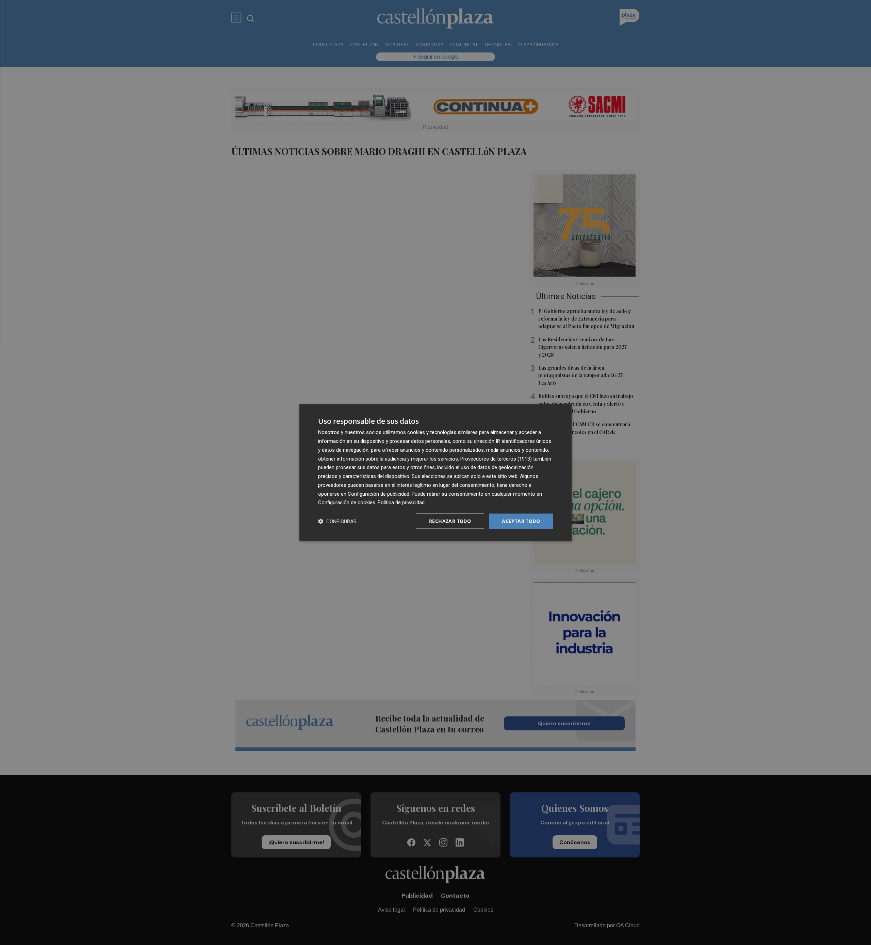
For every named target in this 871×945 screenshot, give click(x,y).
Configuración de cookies (346, 502)
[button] (337, 521)
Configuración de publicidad (378, 494)
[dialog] (435, 472)
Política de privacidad (401, 502)
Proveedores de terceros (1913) (496, 458)
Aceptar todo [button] (521, 521)
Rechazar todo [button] (450, 521)
